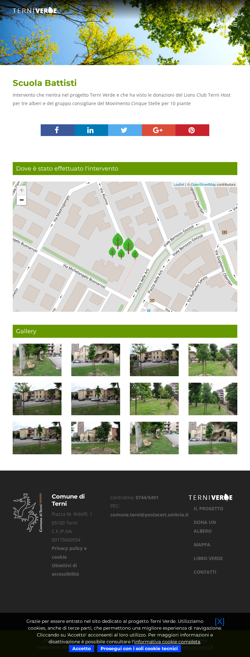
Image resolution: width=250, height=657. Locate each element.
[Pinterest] (192, 131)
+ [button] (22, 190)
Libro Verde (208, 558)
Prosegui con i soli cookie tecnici (139, 648)
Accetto (81, 648)
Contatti (205, 572)
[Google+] (159, 131)
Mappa (202, 544)
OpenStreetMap (203, 184)
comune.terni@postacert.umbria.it (149, 515)
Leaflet (179, 184)
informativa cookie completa (167, 642)
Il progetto (208, 508)
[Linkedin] (91, 131)
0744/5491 (147, 497)
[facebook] (58, 131)
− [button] (22, 200)
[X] (220, 621)
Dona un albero (205, 526)
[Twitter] (125, 131)
